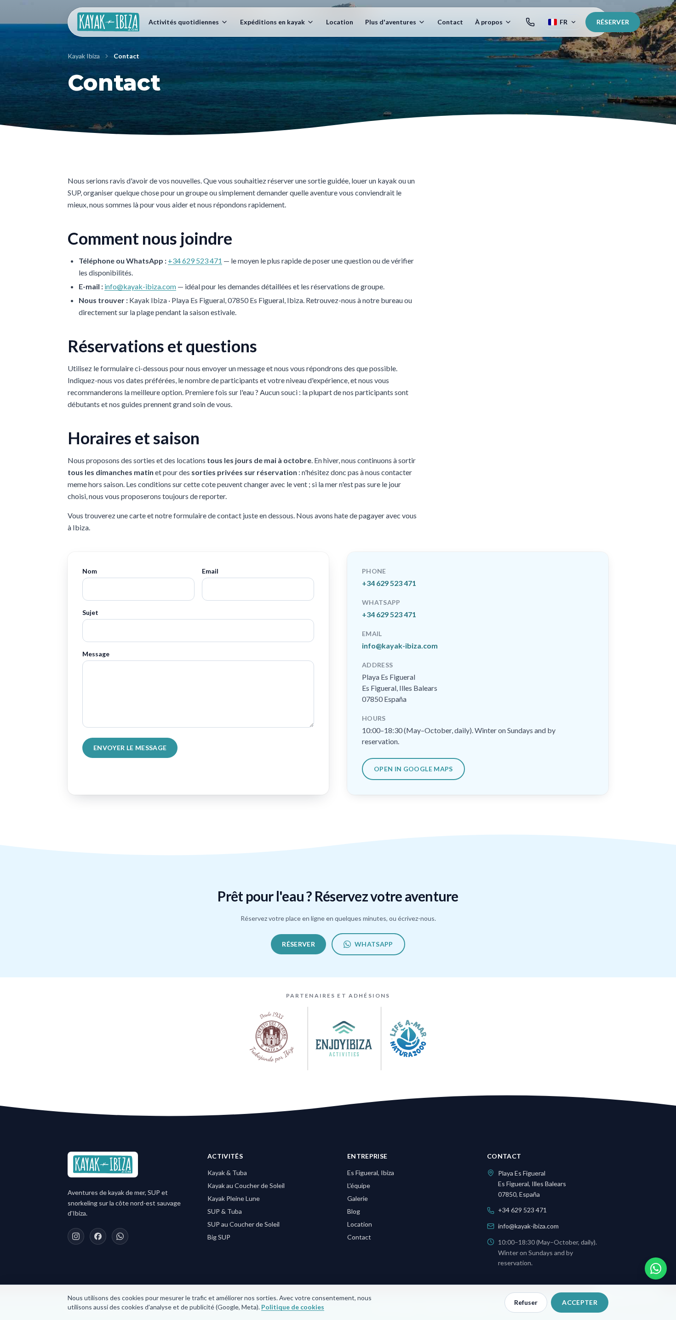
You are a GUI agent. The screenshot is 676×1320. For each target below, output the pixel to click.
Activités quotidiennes (184, 22)
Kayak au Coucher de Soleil (246, 1185)
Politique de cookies (292, 1307)
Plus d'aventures (390, 22)
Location (339, 22)
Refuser (526, 1302)
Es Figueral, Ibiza (370, 1173)
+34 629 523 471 (195, 260)
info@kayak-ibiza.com (140, 286)
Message (95, 654)
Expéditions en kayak (272, 22)
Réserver (613, 22)
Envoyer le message (129, 748)
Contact (450, 22)
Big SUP (218, 1237)
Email (210, 571)
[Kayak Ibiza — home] (108, 22)
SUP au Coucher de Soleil (243, 1224)
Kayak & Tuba (227, 1173)
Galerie (357, 1198)
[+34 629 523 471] (530, 22)
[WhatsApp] (120, 1236)
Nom (89, 571)
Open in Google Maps (413, 769)
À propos (489, 22)
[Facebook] (98, 1236)
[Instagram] (76, 1236)
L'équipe (358, 1185)
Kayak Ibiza (84, 56)
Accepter (579, 1302)
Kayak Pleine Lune (233, 1198)
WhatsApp (374, 944)
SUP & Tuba (224, 1211)
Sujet (90, 612)
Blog (353, 1211)
